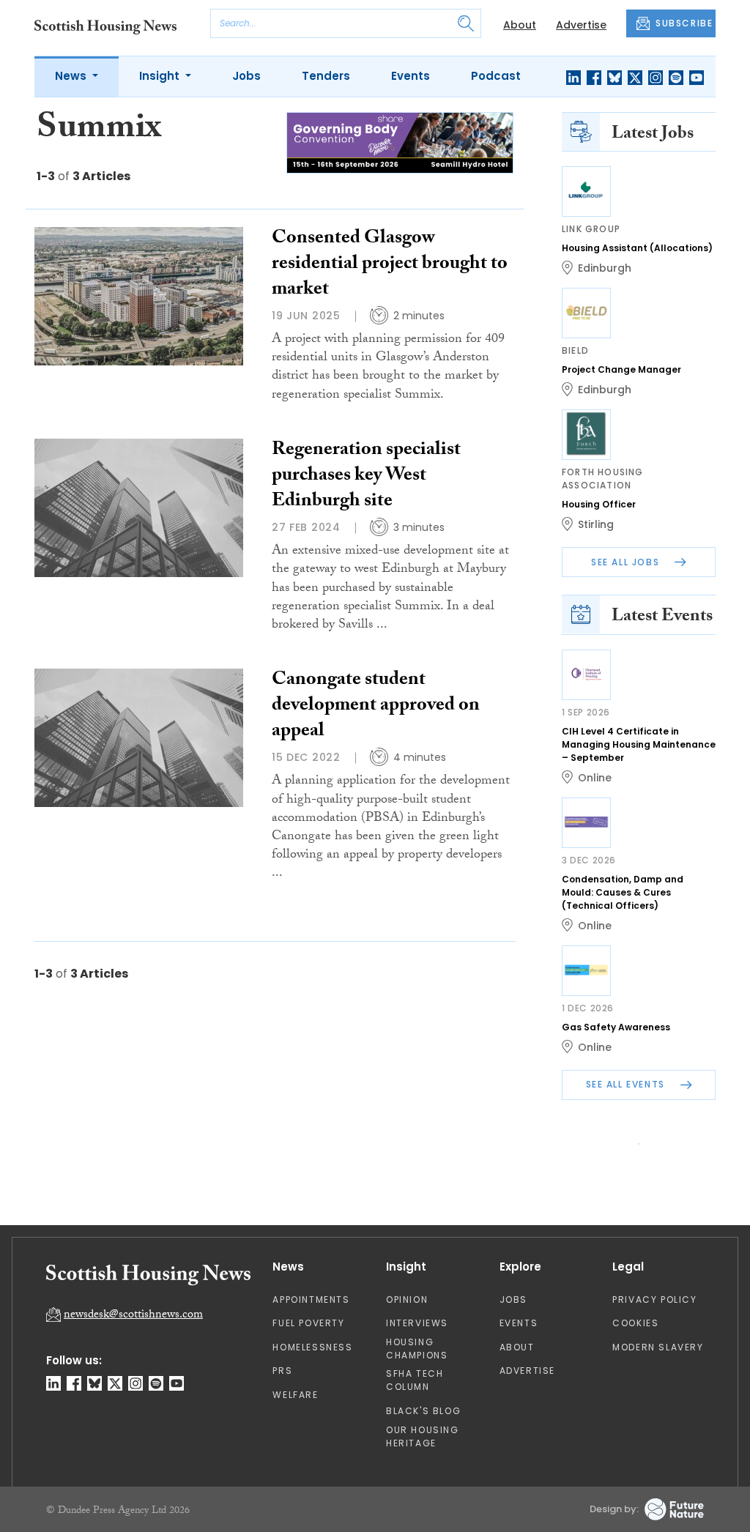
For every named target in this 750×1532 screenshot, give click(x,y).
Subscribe (496, 285)
